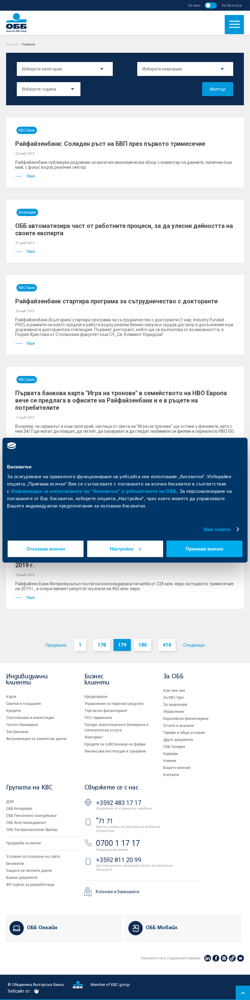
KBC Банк (27, 130)
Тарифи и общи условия (184, 733)
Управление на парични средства (114, 704)
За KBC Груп (173, 697)
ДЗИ (10, 802)
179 (122, 645)
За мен (194, 5)
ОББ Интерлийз (19, 809)
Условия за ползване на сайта (33, 856)
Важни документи (22, 877)
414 (167, 645)
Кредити (13, 711)
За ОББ (173, 677)
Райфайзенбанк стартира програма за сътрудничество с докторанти (116, 301)
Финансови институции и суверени (115, 751)
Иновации (27, 212)
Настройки (122, 548)
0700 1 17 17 (118, 843)
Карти (11, 697)
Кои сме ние (174, 690)
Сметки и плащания (23, 704)
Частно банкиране (22, 725)
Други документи (178, 740)
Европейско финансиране (186, 719)
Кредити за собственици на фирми (114, 744)
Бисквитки (15, 863)
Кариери (170, 754)
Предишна (55, 645)
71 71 (104, 821)
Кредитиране (95, 697)
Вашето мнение (177, 768)
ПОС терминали (98, 718)
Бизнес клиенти (96, 680)
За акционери (175, 704)
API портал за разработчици (30, 885)
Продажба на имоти (23, 843)
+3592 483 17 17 (118, 803)
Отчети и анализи (178, 726)
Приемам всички (204, 548)
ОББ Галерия (174, 747)
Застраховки (17, 732)
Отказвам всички (46, 548)
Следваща (194, 645)
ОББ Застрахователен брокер (31, 830)
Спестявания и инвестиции (30, 718)
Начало (12, 44)
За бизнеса (231, 5)
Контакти (171, 775)
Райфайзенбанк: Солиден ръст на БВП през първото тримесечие (110, 143)
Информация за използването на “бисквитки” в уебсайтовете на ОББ (94, 490)
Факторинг (93, 737)
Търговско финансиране (105, 711)
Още (31, 176)
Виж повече (217, 529)
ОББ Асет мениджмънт (26, 823)
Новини (169, 761)
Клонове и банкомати (117, 891)
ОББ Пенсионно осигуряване (31, 816)
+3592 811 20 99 (118, 860)
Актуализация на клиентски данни (36, 739)
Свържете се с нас (111, 788)
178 (102, 645)
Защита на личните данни (29, 870)
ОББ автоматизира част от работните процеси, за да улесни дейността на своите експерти (124, 229)
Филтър (218, 89)
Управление (173, 711)
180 (142, 645)
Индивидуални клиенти (27, 680)
